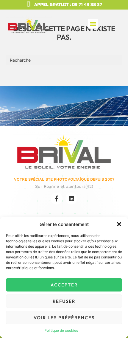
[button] (119, 224)
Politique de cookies (61, 330)
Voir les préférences (64, 317)
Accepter (64, 285)
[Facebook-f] (57, 198)
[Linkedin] (71, 198)
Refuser (64, 301)
